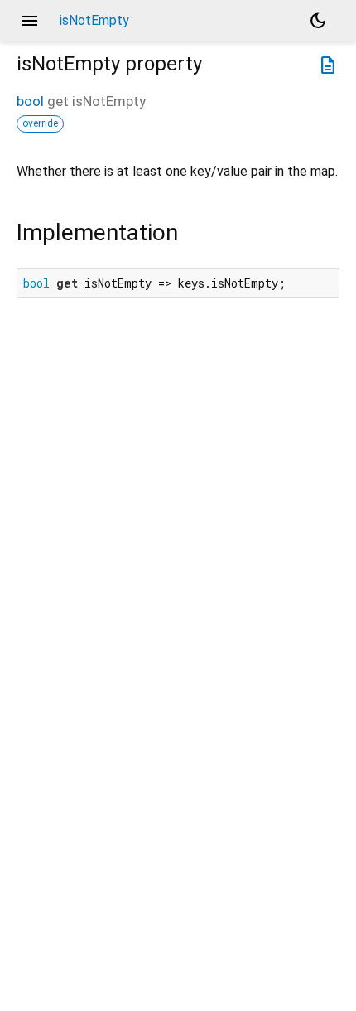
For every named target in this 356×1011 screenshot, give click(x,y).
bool (30, 101)
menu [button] (30, 21)
